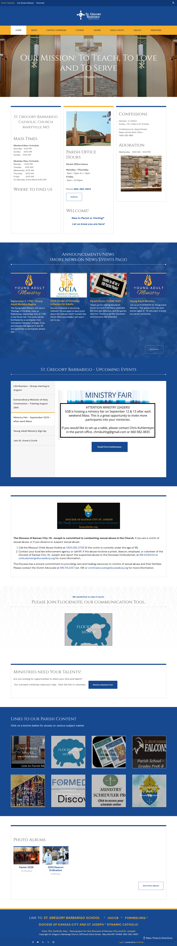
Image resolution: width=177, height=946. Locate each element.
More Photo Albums (151, 886)
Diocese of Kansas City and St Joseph (71, 924)
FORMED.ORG (135, 918)
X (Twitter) (48, 942)
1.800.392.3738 (75, 547)
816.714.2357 (67, 567)
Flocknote (40, 3)
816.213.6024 (147, 555)
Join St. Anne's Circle (25, 440)
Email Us (74, 197)
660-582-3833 (82, 189)
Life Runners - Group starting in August (31, 388)
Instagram (53, 942)
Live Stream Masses (25, 3)
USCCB (113, 918)
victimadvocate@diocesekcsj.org (108, 567)
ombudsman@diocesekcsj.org (37, 558)
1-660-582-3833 (126, 135)
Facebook (33, 942)
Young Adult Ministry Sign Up (29, 431)
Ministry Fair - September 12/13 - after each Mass (32, 419)
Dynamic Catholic (122, 924)
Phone (43, 942)
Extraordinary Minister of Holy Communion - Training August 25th (30, 403)
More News (154, 349)
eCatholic (140, 942)
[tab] (33, 388)
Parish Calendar (8, 3)
